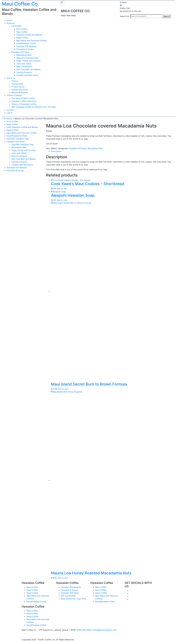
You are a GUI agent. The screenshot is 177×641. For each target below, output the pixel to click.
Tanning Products (24, 72)
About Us (11, 78)
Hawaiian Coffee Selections (24, 101)
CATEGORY (16, 26)
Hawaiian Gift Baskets (26, 46)
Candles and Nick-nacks (27, 75)
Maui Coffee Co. (20, 4)
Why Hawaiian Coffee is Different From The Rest (33, 107)
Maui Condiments (24, 66)
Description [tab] (56, 151)
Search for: (125, 16)
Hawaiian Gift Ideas (20, 52)
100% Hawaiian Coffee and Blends (22, 127)
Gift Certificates (68, 596)
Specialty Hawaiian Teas (27, 58)
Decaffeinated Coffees (17, 136)
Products (11, 23)
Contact (10, 110)
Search (166, 16)
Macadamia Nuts (24, 55)
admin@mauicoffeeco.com (104, 630)
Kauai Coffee (22, 37)
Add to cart (62, 188)
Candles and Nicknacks (22, 164)
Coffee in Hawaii (14, 95)
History (14, 81)
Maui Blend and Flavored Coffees (31, 40)
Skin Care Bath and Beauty (28, 69)
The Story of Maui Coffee (23, 98)
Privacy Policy (17, 87)
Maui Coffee (21, 32)
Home (9, 20)
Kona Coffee (22, 29)
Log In (9, 113)
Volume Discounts (19, 89)
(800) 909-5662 (84, 630)
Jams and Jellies (23, 63)
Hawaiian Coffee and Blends (29, 35)
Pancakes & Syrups (25, 49)
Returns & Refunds (19, 92)
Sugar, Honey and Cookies (28, 61)
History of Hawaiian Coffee (23, 104)
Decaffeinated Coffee (26, 43)
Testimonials (17, 84)
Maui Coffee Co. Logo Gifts (73, 598)
